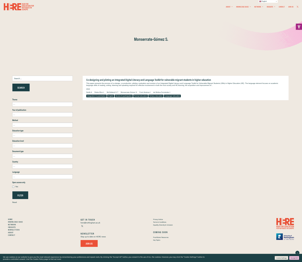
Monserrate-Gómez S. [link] (129, 92)
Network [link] (257, 6)
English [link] (110, 96)
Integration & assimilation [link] (96, 96)
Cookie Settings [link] (281, 258)
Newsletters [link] (14, 229)
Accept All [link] (294, 258)
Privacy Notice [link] (158, 219)
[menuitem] (229, 6)
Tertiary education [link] (156, 96)
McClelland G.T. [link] (113, 92)
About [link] (228, 6)
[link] (299, 27)
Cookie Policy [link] (38, 259)
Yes (16, 186)
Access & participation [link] (123, 96)
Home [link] (10, 219)
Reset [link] (14, 202)
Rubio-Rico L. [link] (99, 92)
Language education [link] (172, 96)
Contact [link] (282, 6)
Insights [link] (270, 6)
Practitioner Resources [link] (160, 237)
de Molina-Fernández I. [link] (162, 92)
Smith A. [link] (89, 92)
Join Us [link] (290, 6)
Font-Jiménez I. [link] (145, 92)
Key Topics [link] (156, 240)
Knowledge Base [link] (242, 6)
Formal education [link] (140, 96)
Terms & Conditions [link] (159, 222)
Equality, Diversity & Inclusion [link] (163, 225)
